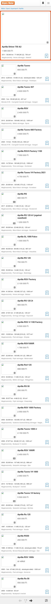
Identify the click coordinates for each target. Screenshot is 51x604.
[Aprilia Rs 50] (8, 586)
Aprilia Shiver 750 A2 (11, 46)
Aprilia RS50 (23, 535)
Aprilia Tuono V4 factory (28, 493)
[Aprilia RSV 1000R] (8, 458)
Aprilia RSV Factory (26, 279)
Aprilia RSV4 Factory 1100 (29, 151)
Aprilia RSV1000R (25, 343)
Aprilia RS (22, 193)
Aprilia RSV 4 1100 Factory (29, 322)
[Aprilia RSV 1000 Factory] (8, 415)
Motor (3, 8)
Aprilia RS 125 (24, 257)
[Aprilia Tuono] (8, 73)
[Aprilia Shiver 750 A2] (25, 42)
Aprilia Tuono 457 (25, 86)
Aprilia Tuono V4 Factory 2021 (31, 172)
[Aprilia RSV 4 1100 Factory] (8, 330)
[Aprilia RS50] (8, 544)
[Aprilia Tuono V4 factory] (8, 501)
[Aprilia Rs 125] (8, 522)
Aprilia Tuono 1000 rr (27, 428)
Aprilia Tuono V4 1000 (27, 471)
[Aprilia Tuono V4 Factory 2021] (8, 180)
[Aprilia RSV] (8, 116)
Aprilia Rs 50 (23, 578)
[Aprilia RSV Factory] (8, 287)
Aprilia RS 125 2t (25, 300)
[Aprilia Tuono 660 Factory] (8, 138)
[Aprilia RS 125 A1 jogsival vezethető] (8, 223)
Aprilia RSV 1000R (26, 450)
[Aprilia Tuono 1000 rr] (8, 437)
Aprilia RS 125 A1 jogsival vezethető (29, 216)
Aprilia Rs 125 (23, 514)
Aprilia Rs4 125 (24, 364)
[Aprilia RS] (8, 202)
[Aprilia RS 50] (8, 394)
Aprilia (21, 8)
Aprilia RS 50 (23, 386)
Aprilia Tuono (23, 65)
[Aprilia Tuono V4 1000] (8, 479)
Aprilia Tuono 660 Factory (29, 129)
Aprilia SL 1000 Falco (27, 236)
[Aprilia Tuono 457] (8, 95)
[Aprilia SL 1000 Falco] (8, 244)
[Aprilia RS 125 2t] (8, 308)
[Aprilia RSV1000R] (8, 351)
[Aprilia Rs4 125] (8, 373)
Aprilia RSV (22, 108)
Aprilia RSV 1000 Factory (29, 407)
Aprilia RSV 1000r (25, 557)
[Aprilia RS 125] (8, 266)
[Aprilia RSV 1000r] (8, 565)
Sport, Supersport (12, 8)
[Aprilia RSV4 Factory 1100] (8, 159)
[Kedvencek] (43, 3)
